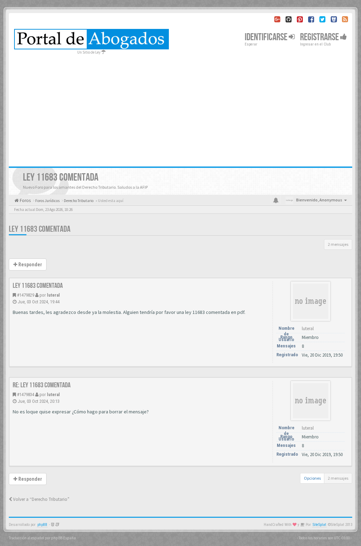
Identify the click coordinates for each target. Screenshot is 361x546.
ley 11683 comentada (40, 229)
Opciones (312, 478)
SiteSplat (319, 524)
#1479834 (25, 394)
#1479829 (25, 295)
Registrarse (320, 37)
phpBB (42, 524)
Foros (25, 201)
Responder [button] (29, 264)
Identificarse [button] (267, 37)
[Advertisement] (180, 108)
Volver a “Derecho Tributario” (40, 499)
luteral (53, 295)
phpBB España (63, 537)
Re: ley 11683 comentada (42, 385)
